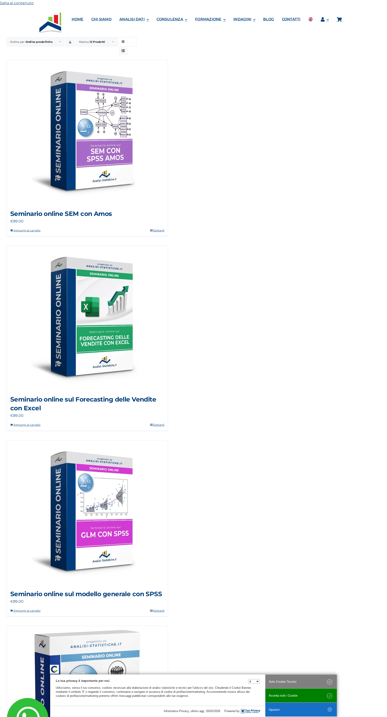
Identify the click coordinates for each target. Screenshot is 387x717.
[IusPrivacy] (251, 711)
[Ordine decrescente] (70, 41)
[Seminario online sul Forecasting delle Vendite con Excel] (87, 318)
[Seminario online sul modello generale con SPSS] (87, 512)
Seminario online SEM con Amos (61, 213)
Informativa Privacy (176, 711)
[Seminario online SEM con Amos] (87, 132)
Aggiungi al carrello (27, 230)
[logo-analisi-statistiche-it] (58, 14)
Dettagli (158, 230)
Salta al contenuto (17, 3)
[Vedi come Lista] (123, 50)
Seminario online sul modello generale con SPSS (86, 594)
